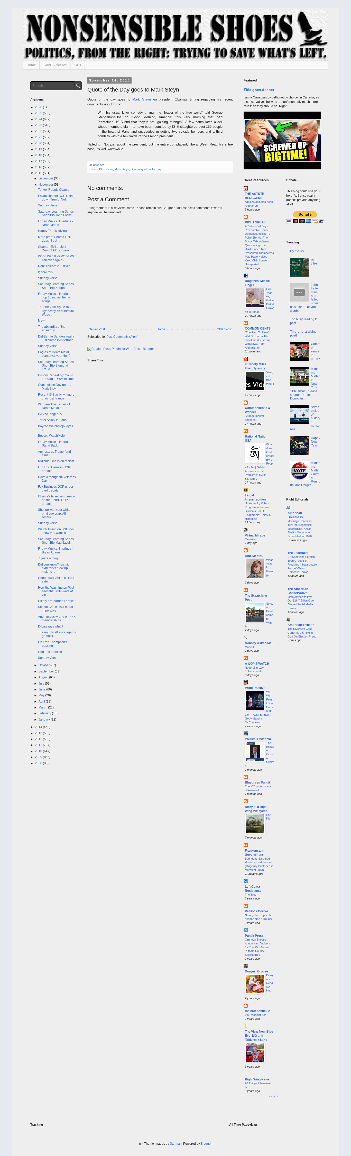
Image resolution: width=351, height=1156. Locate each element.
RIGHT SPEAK (255, 222)
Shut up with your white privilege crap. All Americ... (54, 513)
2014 (39, 727)
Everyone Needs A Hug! (270, 983)
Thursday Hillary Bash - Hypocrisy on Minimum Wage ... (56, 310)
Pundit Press (254, 935)
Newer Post (97, 329)
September (47, 671)
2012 (39, 739)
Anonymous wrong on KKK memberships (57, 618)
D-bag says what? (50, 626)
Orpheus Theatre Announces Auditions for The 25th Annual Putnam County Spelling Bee (258, 947)
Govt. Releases (55, 65)
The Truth (251, 894)
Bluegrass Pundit (257, 782)
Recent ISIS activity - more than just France (56, 396)
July (42, 683)
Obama (135, 169)
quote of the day (151, 169)
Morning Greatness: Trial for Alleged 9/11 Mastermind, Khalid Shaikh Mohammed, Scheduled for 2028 (300, 529)
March (43, 707)
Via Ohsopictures (255, 1014)
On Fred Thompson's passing (52, 644)
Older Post (224, 329)
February (45, 713)
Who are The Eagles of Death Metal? (54, 406)
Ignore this (45, 272)
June (42, 689)
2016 (39, 167)
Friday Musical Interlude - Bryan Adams (55, 550)
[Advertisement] (303, 729)
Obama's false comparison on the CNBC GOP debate (56, 500)
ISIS (101, 169)
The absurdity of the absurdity (52, 328)
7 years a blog (48, 558)
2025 (39, 113)
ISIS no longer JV (50, 414)
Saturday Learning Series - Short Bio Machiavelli (57, 540)
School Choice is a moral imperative (55, 608)
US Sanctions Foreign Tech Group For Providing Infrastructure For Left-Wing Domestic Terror (302, 564)
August (44, 677)
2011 (39, 745)
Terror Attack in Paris (52, 420)
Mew (41, 320)
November (46, 184)
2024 (39, 119)
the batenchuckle (257, 1011)
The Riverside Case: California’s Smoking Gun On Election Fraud (302, 632)
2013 (39, 733)
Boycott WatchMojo (51, 436)
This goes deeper (259, 90)
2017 (39, 161)
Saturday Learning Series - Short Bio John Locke (57, 213)
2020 (39, 143)
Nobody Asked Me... (259, 643)
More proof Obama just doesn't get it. (54, 238)
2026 (39, 107)
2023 (39, 125)
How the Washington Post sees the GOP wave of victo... (56, 591)
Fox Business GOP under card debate (55, 488)
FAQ (77, 65)
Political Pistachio (258, 739)
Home (31, 65)
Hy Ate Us (297, 251)
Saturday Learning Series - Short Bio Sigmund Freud (57, 365)
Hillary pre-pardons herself (56, 601)
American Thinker (301, 625)
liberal (109, 169)
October (44, 665)
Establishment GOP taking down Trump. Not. (56, 197)
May (42, 695)
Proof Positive (255, 688)
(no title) (314, 261)
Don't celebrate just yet (54, 266)
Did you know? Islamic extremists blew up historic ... (53, 568)
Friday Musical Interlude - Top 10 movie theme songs (55, 297)
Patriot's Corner (256, 911)
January (45, 719)
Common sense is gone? (315, 351)
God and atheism (50, 652)
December (46, 178)
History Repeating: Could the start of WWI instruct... (57, 377)
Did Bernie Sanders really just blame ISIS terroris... (57, 338)
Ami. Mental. (254, 556)
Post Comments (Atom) (122, 337)
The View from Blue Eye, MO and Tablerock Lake (259, 1036)
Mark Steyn (141, 99)
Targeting (250, 539)
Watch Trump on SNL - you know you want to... (57, 531)
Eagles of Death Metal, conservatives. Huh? (54, 354)
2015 (39, 173)
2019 (39, 149)
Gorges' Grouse (256, 971)
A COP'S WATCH (257, 664)
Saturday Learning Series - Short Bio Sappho (57, 285)
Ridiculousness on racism (56, 461)
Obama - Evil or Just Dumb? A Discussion (54, 248)
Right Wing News (257, 1079)
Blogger (206, 1143)
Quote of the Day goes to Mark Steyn (55, 386)
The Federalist (298, 553)
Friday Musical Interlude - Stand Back (55, 443)
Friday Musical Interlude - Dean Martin (55, 223)
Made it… (251, 647)
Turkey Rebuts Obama (53, 190)
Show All (273, 1096)
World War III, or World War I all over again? (57, 258)
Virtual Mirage (255, 535)
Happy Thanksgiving (52, 231)
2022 (39, 131)
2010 (39, 751)
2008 (39, 763)
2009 (39, 757)
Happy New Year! (315, 441)
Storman (176, 1143)
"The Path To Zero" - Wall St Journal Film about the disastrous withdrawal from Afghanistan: (258, 340)
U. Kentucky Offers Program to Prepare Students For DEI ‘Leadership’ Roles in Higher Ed (258, 511)
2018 (39, 155)
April (42, 701)
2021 (39, 137)
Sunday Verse (48, 205)
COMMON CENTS (258, 328)
